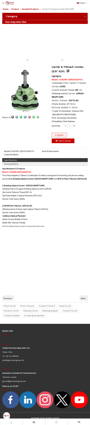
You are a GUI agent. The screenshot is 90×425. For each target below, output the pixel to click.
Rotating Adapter (50, 310)
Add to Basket (65, 141)
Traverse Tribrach (46, 306)
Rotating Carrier (30, 310)
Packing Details (11, 164)
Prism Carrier (10, 306)
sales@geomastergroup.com (13, 360)
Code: (6, 154)
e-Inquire (59, 135)
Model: (7, 151)
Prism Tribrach (27, 306)
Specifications (10, 160)
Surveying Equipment (34, 315)
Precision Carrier (11, 310)
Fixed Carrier (65, 306)
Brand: (45, 151)
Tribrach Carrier (69, 310)
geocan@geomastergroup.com (14, 381)
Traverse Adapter (12, 315)
